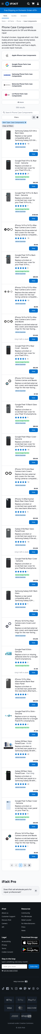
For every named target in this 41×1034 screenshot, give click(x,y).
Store (4, 21)
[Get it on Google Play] (30, 949)
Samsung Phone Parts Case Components (22, 75)
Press (23, 927)
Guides (14, 16)
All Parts (11, 21)
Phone (19, 21)
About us (5, 913)
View (33, 154)
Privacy (4, 945)
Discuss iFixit (6, 920)
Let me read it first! (11, 971)
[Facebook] (7, 988)
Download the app (29, 937)
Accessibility (6, 941)
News (23, 930)
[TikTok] (3, 988)
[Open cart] (33, 4)
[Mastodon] (25, 988)
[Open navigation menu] (2, 4)
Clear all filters (8, 126)
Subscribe (34, 966)
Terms (4, 948)
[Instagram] (16, 988)
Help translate (19, 981)
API (3, 927)
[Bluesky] (29, 988)
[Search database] (28, 4)
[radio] (34, 117)
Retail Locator (26, 920)
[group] (35, 117)
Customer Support (8, 916)
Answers (24, 16)
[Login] (38, 3)
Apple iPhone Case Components (24, 55)
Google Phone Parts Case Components (21, 65)
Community (25, 913)
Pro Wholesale (26, 916)
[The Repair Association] (38, 988)
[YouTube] (20, 988)
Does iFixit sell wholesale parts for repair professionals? (18, 890)
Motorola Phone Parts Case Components (22, 85)
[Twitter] (12, 988)
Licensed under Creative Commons (20, 1023)
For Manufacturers (28, 923)
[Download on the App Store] (30, 942)
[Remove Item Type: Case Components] (25, 122)
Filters (16, 117)
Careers (4, 923)
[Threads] (33, 988)
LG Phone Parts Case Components (19, 95)
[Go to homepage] (12, 4)
